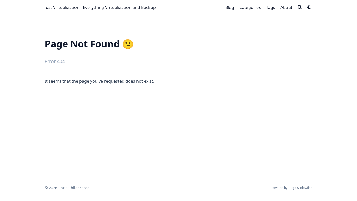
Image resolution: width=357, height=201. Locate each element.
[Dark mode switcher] (309, 7)
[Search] (300, 7)
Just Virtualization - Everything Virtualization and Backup (100, 7)
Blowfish (306, 188)
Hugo (292, 188)
